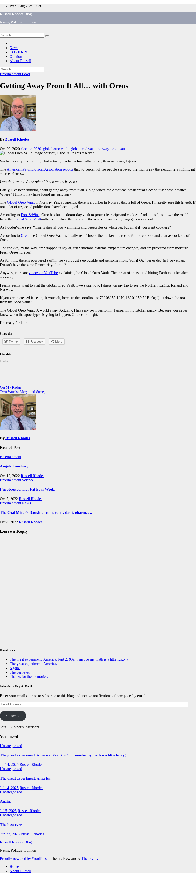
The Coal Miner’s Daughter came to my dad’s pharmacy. (46, 512)
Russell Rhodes (17, 139)
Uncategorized (11, 746)
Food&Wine (30, 215)
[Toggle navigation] (2, 31)
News (14, 48)
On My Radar (10, 387)
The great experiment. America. (33, 664)
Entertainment (11, 74)
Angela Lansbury (14, 466)
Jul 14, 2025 (9, 764)
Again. (15, 668)
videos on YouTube (43, 273)
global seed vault (83, 149)
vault (123, 149)
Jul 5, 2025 (8, 811)
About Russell (20, 61)
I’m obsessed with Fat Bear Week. (27, 489)
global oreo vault (55, 149)
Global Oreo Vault (21, 202)
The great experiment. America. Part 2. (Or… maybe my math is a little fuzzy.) (69, 659)
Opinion (16, 56)
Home (14, 867)
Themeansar (91, 858)
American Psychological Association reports (40, 169)
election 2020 (31, 149)
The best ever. (20, 672)
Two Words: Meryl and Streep (23, 392)
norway (103, 149)
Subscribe (12, 716)
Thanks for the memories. (29, 677)
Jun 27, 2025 (10, 834)
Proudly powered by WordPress (24, 858)
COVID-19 (18, 52)
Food (26, 74)
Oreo (24, 235)
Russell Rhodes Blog (16, 14)
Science (28, 480)
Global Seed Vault (27, 219)
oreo (114, 149)
